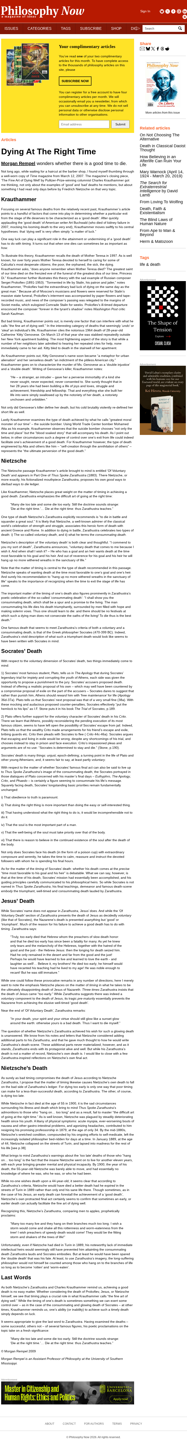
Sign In (145, 11)
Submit (120, 124)
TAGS (66, 28)
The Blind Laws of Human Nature (156, 221)
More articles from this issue (162, 112)
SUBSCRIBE (91, 28)
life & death (150, 264)
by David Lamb (159, 188)
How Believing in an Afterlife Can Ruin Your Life (160, 161)
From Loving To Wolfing (161, 202)
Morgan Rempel (18, 163)
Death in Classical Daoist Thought (162, 148)
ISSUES (11, 28)
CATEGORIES (40, 28)
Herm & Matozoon (156, 241)
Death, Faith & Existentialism (153, 210)
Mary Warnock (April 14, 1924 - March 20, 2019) (162, 174)
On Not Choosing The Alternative (159, 137)
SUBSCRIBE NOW (75, 81)
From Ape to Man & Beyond (157, 232)
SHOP (116, 28)
